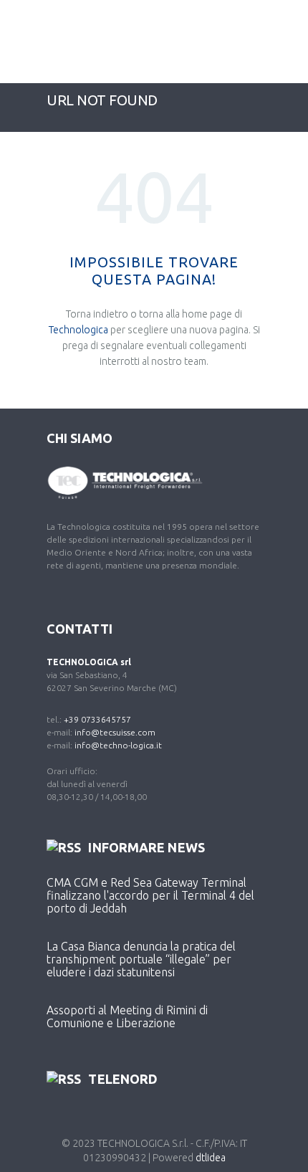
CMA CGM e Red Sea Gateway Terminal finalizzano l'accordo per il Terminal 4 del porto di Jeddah (150, 895)
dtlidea (211, 1157)
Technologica (78, 329)
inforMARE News (146, 847)
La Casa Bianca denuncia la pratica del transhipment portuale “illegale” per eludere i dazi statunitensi (141, 959)
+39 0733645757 (97, 719)
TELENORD (123, 1079)
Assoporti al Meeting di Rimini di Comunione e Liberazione (127, 1016)
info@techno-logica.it (118, 745)
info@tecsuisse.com (114, 732)
